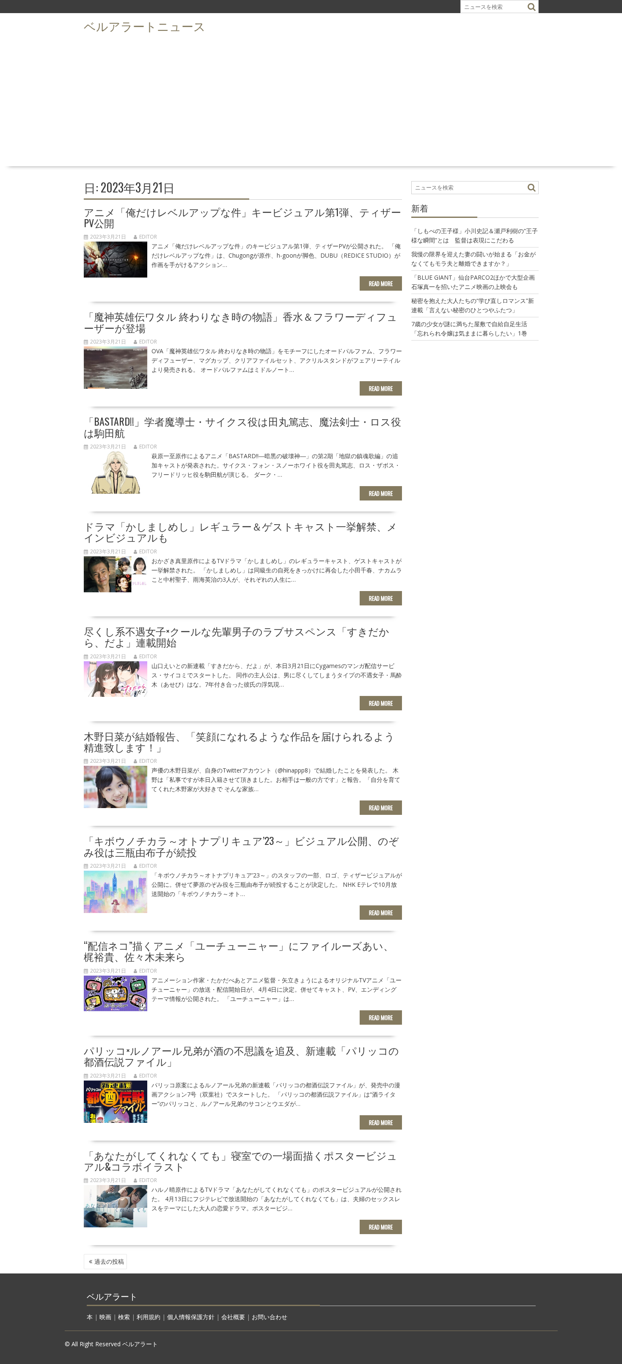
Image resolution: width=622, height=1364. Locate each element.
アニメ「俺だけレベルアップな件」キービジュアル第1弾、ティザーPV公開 (242, 217)
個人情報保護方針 (191, 1317)
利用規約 (148, 1317)
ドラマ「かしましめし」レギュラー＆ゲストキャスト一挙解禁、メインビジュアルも (240, 531)
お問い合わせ (269, 1317)
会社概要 (233, 1317)
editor (148, 236)
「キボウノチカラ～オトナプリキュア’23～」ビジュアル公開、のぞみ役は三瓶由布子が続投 (241, 846)
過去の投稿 (109, 1261)
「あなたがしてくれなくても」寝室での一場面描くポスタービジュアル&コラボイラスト (240, 1160)
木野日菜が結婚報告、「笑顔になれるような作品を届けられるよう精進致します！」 (239, 741)
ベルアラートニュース (145, 25)
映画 (105, 1317)
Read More (381, 283)
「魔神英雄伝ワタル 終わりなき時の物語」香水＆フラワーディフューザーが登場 (240, 321)
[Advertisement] (311, 100)
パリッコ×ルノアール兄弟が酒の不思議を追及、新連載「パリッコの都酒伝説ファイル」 (241, 1055)
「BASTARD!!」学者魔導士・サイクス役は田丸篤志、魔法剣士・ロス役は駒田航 (242, 426)
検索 (124, 1317)
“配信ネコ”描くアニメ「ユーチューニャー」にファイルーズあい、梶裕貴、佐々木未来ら (239, 951)
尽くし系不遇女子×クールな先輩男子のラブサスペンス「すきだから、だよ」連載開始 (236, 636)
